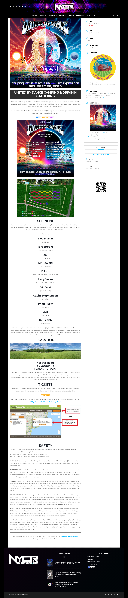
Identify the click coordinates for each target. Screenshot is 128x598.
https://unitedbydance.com (97, 139)
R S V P (38, 117)
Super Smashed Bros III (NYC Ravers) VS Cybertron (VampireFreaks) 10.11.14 (68, 574)
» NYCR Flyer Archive (93, 561)
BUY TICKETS (45, 395)
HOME (34, 16)
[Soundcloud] (19, 6)
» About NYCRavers (93, 556)
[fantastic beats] (50, 563)
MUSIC (61, 16)
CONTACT (90, 16)
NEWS (42, 16)
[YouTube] (22, 6)
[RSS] (25, 6)
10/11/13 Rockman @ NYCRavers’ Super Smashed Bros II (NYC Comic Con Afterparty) (67, 584)
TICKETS (45, 117)
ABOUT (79, 16)
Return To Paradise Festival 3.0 (101, 154)
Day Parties (102, 93)
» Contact (90, 559)
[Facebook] (10, 6)
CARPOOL (51, 117)
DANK (45, 271)
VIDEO (71, 16)
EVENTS (52, 16)
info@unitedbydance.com (97, 135)
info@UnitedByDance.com (69, 536)
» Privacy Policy (92, 564)
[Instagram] (16, 6)
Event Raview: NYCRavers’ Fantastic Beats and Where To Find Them (67, 563)
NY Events (98, 98)
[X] (13, 6)
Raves (106, 98)
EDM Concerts (98, 95)
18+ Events (92, 93)
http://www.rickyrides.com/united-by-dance (46, 402)
